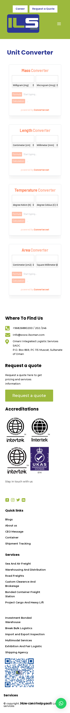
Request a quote (29, 395)
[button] (61, 703)
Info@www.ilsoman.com (29, 334)
